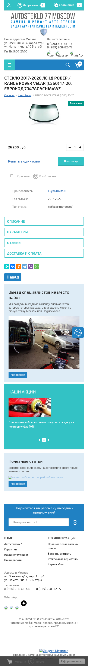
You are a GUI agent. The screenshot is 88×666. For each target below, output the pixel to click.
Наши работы (13, 560)
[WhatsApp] (36, 266)
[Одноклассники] (18, 266)
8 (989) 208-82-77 (59, 47)
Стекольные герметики (63, 559)
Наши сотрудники (16, 555)
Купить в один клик (24, 161)
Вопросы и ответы (60, 554)
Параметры (17, 232)
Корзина (20, 661)
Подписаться (75, 522)
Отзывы (14, 243)
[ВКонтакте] (12, 266)
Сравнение (66, 5)
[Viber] (30, 266)
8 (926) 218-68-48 (59, 44)
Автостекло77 (13, 544)
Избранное (33, 5)
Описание (16, 221)
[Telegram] (24, 266)
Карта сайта (55, 564)
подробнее (18, 375)
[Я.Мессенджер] (6, 266)
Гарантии (10, 549)
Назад (13, 277)
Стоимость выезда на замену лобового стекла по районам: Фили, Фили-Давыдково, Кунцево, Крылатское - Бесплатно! (42, 425)
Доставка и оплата (24, 253)
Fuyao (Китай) (57, 191)
